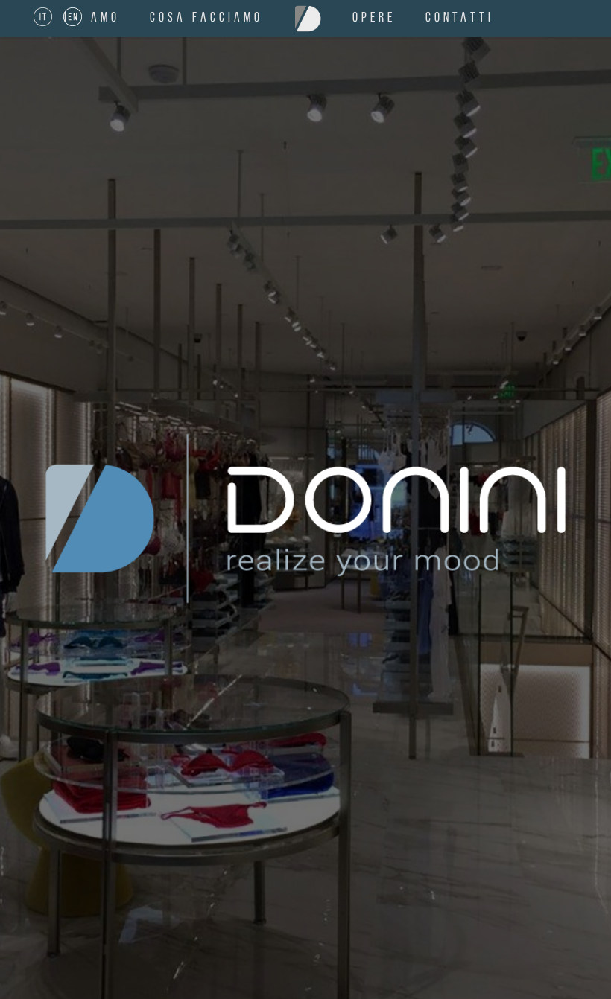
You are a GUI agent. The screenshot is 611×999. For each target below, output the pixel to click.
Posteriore (577, 519)
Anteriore (33, 519)
